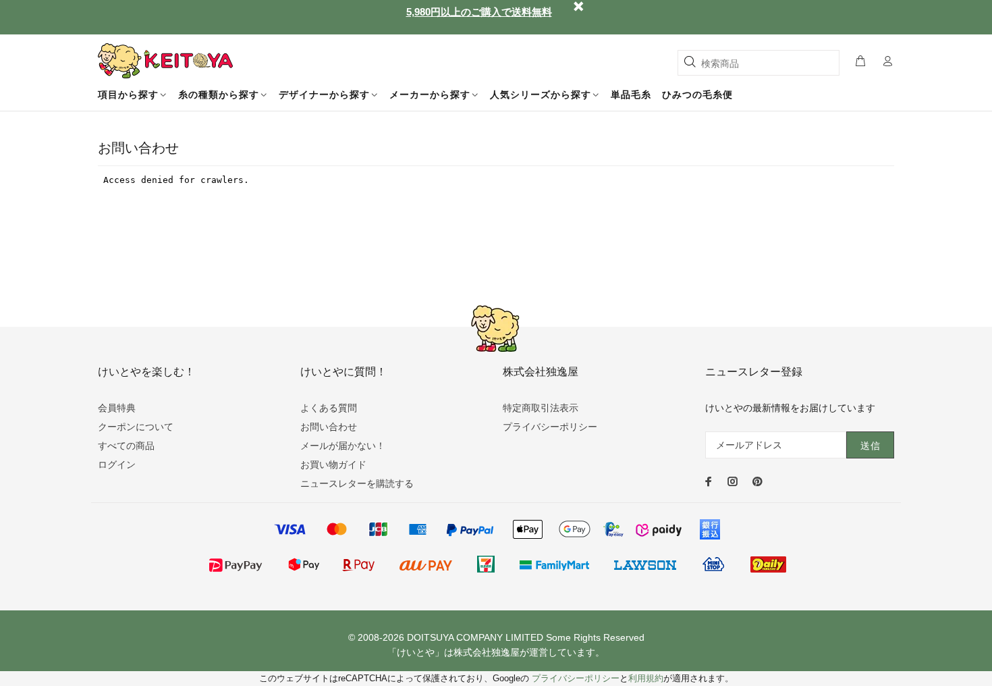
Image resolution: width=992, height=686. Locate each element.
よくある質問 (328, 407)
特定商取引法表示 (540, 407)
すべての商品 (126, 445)
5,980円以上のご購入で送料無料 (479, 12)
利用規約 (645, 678)
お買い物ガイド (333, 464)
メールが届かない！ (342, 445)
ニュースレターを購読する (357, 483)
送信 (870, 445)
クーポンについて (135, 426)
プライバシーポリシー (550, 426)
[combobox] (758, 63)
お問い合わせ (328, 426)
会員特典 (117, 407)
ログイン (117, 464)
